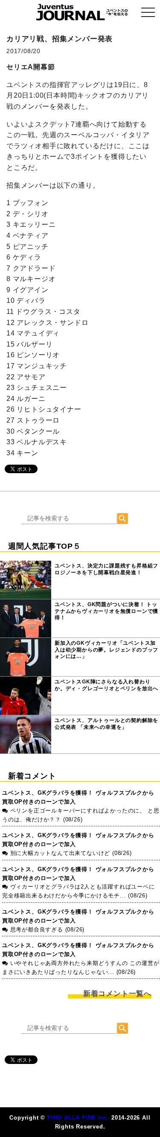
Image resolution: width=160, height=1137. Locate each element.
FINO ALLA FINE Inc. (78, 1117)
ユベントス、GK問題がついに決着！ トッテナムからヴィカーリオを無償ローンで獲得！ (106, 611)
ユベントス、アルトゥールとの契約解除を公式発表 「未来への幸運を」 (106, 723)
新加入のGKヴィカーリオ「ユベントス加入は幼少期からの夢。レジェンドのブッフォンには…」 (106, 649)
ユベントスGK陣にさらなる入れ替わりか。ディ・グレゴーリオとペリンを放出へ (106, 685)
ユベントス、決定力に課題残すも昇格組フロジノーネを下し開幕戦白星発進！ (106, 569)
